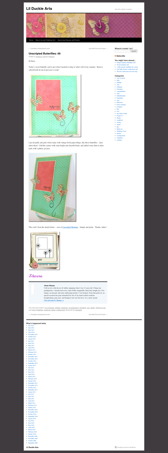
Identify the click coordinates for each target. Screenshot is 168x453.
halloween (120, 102)
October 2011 (32, 387)
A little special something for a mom (127, 67)
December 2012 (32, 356)
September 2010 (33, 416)
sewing (119, 122)
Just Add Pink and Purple (98, 48)
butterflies (40, 310)
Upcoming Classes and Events (69, 40)
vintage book (60, 310)
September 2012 (33, 363)
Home (31, 40)
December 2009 (32, 436)
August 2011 (32, 392)
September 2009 (33, 443)
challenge (64, 308)
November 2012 (33, 359)
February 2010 (32, 432)
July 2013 (31, 341)
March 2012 (31, 376)
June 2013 (31, 343)
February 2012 (32, 379)
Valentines (120, 138)
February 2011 (32, 405)
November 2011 (33, 385)
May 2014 (31, 330)
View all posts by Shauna (54, 300)
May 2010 (31, 425)
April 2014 (31, 332)
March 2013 (31, 350)
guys (118, 100)
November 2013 (33, 334)
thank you (119, 129)
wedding (119, 140)
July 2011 (31, 394)
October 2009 (32, 441)
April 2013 (31, 348)
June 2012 (31, 370)
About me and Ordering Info (45, 40)
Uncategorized (121, 135)
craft (118, 93)
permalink (78, 310)
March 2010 (31, 429)
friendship (83, 308)
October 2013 (32, 337)
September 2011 (33, 390)
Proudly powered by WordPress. (126, 447)
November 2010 (33, 412)
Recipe (119, 118)
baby (118, 80)
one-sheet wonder (122, 113)
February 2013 (32, 352)
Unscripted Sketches (70, 227)
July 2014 (31, 325)
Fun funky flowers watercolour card (127, 69)
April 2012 (31, 374)
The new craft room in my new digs (127, 71)
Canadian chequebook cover (39, 48)
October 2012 (32, 361)
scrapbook (120, 120)
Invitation (119, 107)
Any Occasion (49, 308)
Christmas (120, 89)
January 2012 (32, 381)
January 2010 (32, 434)
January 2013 (32, 354)
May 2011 (31, 399)
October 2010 (32, 414)
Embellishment (121, 96)
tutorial (119, 133)
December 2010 (32, 410)
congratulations (74, 308)
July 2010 (31, 421)
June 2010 (31, 423)
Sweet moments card (123, 65)
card (118, 85)
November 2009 (33, 438)
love (88, 308)
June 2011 (31, 396)
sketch (93, 308)
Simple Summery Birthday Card (126, 62)
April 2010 (31, 427)
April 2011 (31, 401)
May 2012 (31, 372)
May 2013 (31, 345)
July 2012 (31, 368)
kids (118, 109)
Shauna (51, 56)
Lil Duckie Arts (39, 8)
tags (118, 127)
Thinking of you (101, 308)
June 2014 (31, 328)
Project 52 (120, 116)
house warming (121, 105)
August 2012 (32, 365)
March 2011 (31, 403)
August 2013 (32, 339)
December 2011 (32, 383)
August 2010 (32, 418)
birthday (57, 308)
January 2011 (32, 407)
